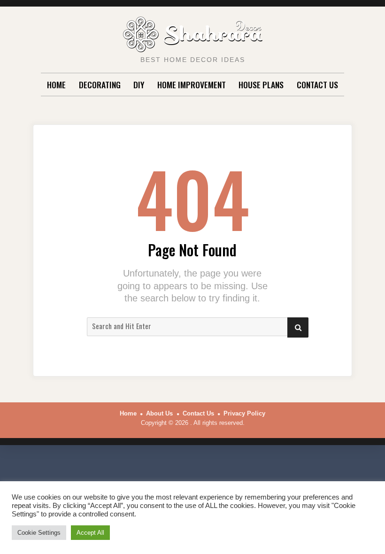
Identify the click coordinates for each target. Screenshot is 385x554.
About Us (159, 413)
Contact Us (317, 84)
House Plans (261, 84)
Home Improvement (191, 84)
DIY (138, 84)
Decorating (100, 84)
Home (56, 84)
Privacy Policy (244, 413)
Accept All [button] (90, 532)
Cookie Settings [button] (39, 532)
